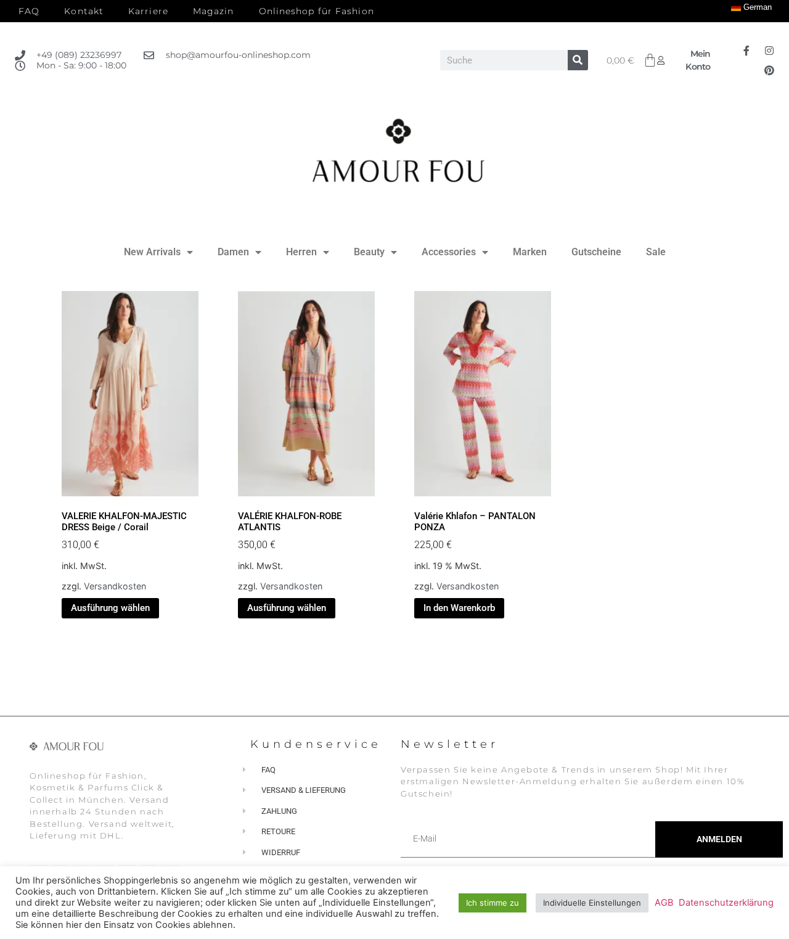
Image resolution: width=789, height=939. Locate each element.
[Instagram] (769, 50)
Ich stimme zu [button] (492, 903)
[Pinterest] (769, 70)
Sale (656, 252)
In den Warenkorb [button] (459, 607)
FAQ (28, 11)
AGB (664, 902)
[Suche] (578, 60)
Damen (233, 252)
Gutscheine (596, 252)
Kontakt (84, 11)
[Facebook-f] (746, 50)
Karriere (148, 11)
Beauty (369, 252)
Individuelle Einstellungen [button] (592, 903)
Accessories (449, 252)
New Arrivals (152, 252)
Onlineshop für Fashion (316, 11)
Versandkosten (115, 586)
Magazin (213, 11)
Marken (530, 252)
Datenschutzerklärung (726, 902)
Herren (301, 252)
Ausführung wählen (110, 607)
